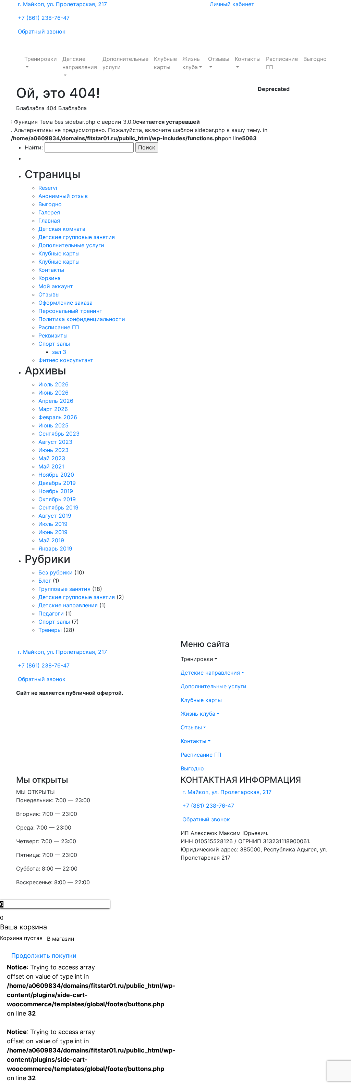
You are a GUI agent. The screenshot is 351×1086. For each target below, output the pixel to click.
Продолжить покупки (43, 955)
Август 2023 (55, 441)
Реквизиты (53, 335)
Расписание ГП (282, 62)
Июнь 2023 (53, 450)
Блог (44, 580)
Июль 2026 (53, 384)
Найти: (34, 147)
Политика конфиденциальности (81, 319)
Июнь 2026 (53, 392)
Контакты (248, 58)
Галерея (49, 212)
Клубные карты (165, 62)
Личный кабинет (232, 4)
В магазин (60, 938)
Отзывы (218, 58)
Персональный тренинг (70, 310)
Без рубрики (55, 572)
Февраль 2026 (57, 417)
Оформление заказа (65, 302)
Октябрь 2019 (57, 499)
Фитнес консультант (65, 360)
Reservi (47, 187)
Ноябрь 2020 (56, 474)
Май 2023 (51, 458)
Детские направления (79, 62)
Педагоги (51, 613)
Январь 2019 (55, 548)
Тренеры (50, 629)
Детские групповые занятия (76, 237)
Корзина (49, 278)
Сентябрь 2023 (59, 433)
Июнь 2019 (53, 532)
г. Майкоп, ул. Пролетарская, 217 (62, 4)
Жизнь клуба (191, 62)
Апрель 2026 (55, 400)
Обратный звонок (41, 31)
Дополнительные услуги (125, 62)
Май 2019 (51, 540)
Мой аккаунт (55, 286)
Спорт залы (54, 343)
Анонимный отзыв (63, 196)
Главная (49, 220)
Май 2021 (51, 466)
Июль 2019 (53, 523)
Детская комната (61, 228)
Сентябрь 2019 (58, 507)
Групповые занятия (64, 588)
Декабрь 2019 (57, 482)
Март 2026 (53, 409)
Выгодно (315, 58)
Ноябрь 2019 (55, 491)
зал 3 (59, 351)
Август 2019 (54, 515)
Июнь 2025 (53, 425)
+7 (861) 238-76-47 (44, 17)
